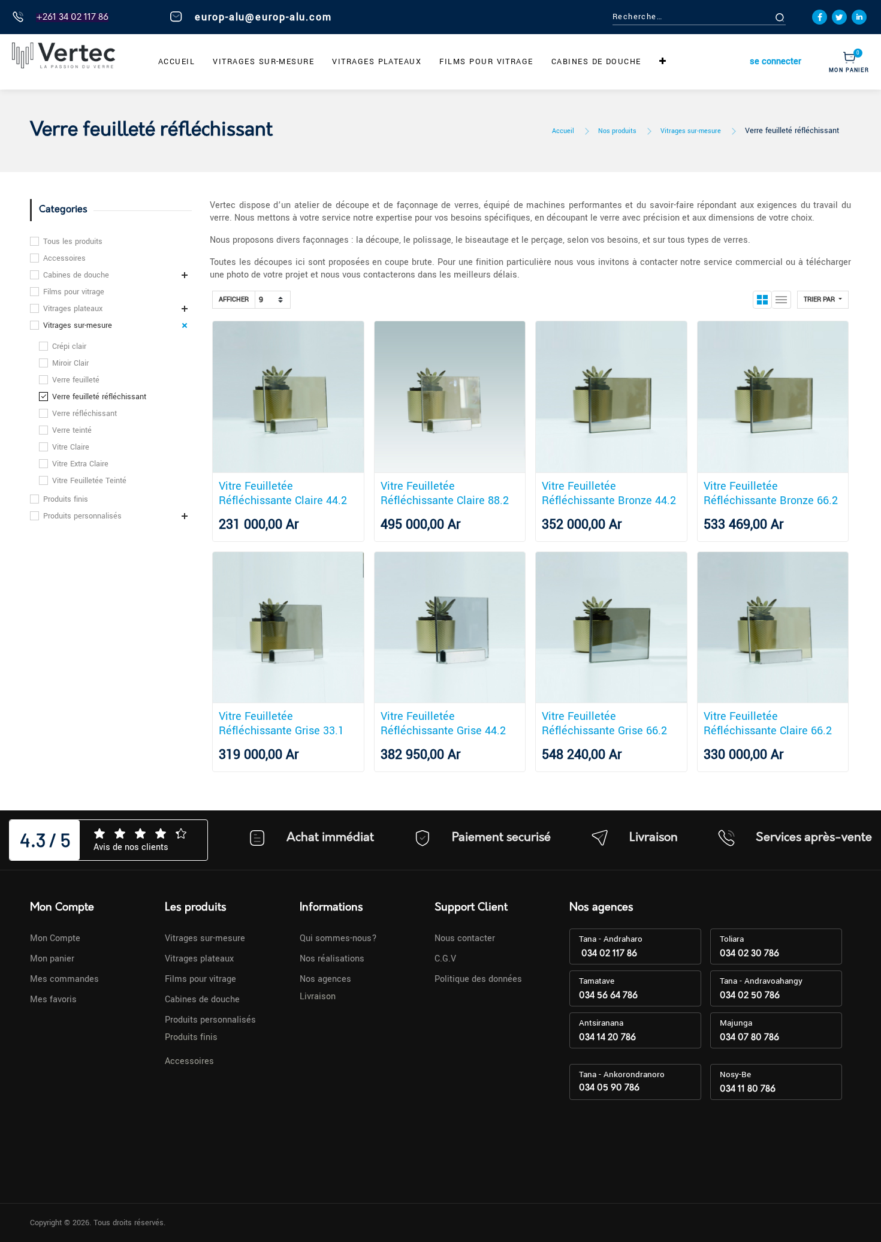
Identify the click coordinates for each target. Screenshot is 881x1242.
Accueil (563, 130)
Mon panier (52, 958)
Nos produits (617, 130)
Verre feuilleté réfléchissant (792, 130)
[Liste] (781, 300)
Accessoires (64, 258)
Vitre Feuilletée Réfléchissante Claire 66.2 (768, 723)
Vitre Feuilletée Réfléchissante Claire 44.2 (283, 493)
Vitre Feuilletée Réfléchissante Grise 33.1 (281, 723)
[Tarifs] (762, 300)
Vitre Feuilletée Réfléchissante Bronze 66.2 (771, 493)
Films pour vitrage (73, 292)
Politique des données (478, 979)
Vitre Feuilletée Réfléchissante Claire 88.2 (445, 493)
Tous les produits (72, 241)
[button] (662, 61)
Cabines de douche (76, 275)
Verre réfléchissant (84, 413)
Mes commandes (64, 979)
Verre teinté (72, 430)
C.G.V (445, 958)
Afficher (234, 299)
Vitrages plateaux (72, 308)
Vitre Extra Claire (80, 464)
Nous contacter (465, 938)
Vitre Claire (70, 447)
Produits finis (65, 499)
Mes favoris (53, 999)
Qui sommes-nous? (338, 938)
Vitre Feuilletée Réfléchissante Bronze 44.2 (609, 493)
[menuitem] (176, 61)
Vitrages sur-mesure (690, 130)
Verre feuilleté (75, 380)
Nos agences (325, 979)
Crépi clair (69, 346)
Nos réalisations (332, 958)
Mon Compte (55, 938)
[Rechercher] (793, 17)
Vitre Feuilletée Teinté (89, 480)
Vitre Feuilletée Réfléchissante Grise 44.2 (443, 723)
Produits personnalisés (82, 516)
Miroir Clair (70, 363)
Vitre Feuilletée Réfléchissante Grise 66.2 (604, 723)
